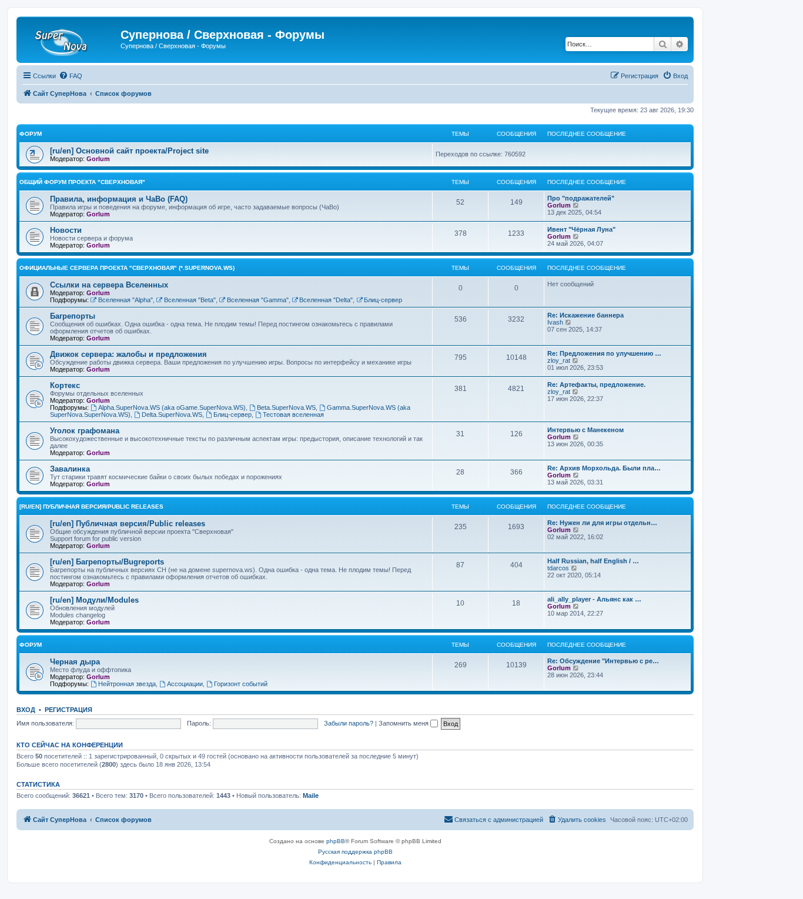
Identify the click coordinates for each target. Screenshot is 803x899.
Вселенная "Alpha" (125, 299)
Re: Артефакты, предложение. (596, 384)
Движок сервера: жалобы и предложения (128, 354)
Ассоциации (185, 683)
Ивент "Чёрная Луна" (581, 229)
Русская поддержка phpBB (355, 851)
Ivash (555, 322)
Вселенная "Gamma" (258, 299)
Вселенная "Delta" (326, 299)
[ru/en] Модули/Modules (94, 600)
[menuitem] (70, 76)
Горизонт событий (240, 683)
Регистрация (68, 709)
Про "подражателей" (580, 198)
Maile (311, 795)
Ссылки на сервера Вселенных (109, 284)
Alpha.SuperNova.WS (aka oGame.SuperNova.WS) (172, 407)
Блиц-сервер (383, 299)
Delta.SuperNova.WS (172, 414)
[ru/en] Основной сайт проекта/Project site (129, 150)
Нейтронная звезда (127, 683)
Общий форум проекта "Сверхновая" (82, 182)
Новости (66, 230)
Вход (25, 709)
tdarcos (558, 568)
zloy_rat (558, 360)
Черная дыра (75, 661)
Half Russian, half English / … (593, 560)
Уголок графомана (84, 430)
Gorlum (98, 158)
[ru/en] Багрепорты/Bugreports (107, 561)
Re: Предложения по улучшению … (604, 353)
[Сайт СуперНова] (70, 38)
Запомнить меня (404, 723)
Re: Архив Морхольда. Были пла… (604, 468)
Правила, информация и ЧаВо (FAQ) (119, 199)
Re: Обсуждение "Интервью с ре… (603, 660)
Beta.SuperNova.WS (286, 407)
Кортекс (65, 385)
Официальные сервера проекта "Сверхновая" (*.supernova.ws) (127, 268)
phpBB (335, 841)
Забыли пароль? (348, 723)
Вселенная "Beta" (190, 299)
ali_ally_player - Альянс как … (594, 599)
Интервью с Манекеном (585, 429)
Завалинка (70, 468)
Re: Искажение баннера (585, 315)
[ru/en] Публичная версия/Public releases (91, 506)
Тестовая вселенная (293, 414)
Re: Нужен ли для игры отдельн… (602, 522)
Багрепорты (72, 316)
